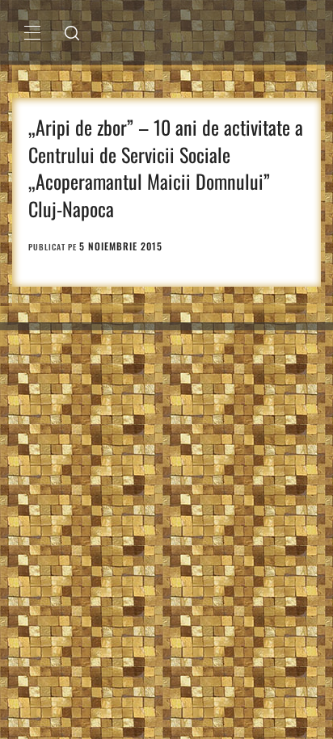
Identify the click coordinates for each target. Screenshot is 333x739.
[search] (72, 32)
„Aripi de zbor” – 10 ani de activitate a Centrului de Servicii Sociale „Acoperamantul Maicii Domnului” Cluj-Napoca (165, 167)
